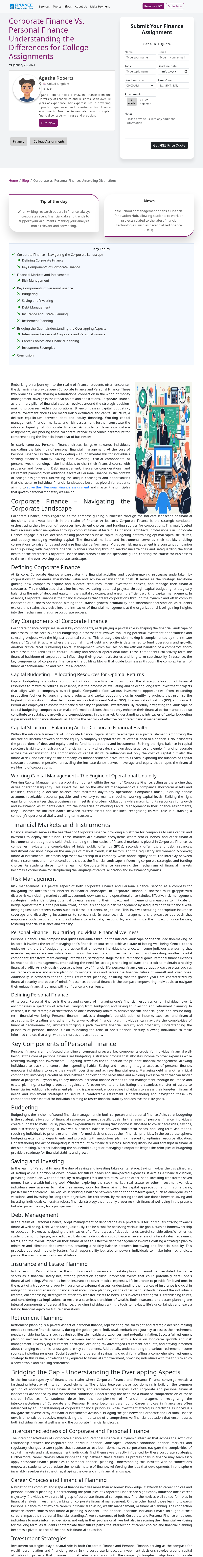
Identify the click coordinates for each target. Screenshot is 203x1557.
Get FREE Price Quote (169, 145)
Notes (128, 113)
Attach (131, 103)
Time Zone (165, 80)
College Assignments (49, 141)
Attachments (133, 94)
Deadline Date (167, 66)
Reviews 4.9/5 (153, 6)
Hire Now (48, 123)
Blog (25, 180)
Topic (128, 66)
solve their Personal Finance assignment (58, 487)
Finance (18, 141)
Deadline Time (134, 80)
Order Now (175, 6)
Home (13, 180)
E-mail (162, 52)
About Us (81, 6)
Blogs (68, 6)
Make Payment (100, 6)
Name (129, 52)
